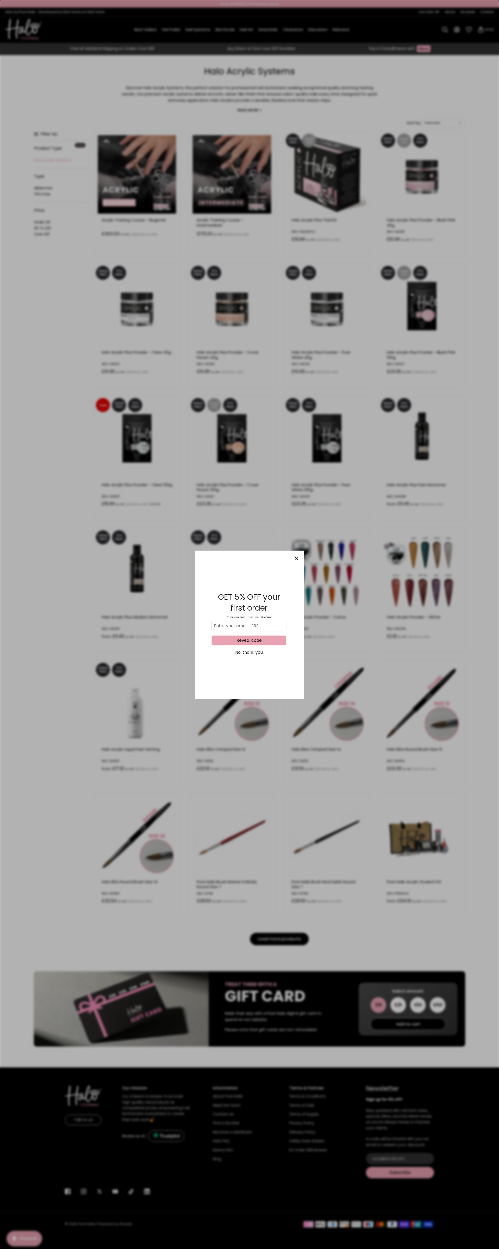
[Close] (296, 558)
